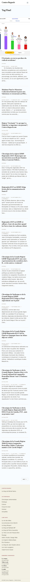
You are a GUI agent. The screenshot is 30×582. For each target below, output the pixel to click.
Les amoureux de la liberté (9, 523)
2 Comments (25, 99)
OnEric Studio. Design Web (9, 537)
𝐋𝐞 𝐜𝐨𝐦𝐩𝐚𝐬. (5, 558)
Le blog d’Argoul (6, 525)
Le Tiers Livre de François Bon (10, 532)
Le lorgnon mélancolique (9, 540)
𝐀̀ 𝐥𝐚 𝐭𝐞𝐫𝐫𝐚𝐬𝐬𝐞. (5, 573)
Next (24, 479)
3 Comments (5, 233)
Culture (4, 504)
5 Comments (5, 198)
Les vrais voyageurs (7, 547)
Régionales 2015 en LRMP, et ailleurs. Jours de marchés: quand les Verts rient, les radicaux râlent (14, 224)
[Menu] (27, 2)
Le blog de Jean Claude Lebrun (11, 545)
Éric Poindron (6, 542)
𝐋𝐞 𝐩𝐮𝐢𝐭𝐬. (4, 569)
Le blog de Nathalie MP (8, 528)
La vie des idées (6, 520)
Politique (4, 502)
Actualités (5, 130)
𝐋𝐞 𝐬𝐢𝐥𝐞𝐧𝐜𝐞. (4, 565)
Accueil (4, 63)
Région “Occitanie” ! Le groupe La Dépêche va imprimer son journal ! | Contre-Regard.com (15, 125)
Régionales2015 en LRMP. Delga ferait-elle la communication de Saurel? (14, 189)
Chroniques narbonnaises (9, 499)
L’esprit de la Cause (7, 549)
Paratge (4, 535)
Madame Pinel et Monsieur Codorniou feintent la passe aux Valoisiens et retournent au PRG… (14, 92)
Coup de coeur (6, 507)
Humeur (4, 509)
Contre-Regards (8, 3)
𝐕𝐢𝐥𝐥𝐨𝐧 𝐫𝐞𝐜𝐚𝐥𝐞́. (5, 562)
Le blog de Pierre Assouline (10, 530)
